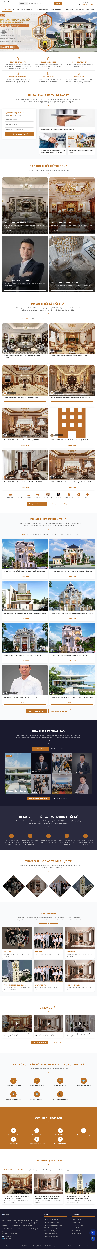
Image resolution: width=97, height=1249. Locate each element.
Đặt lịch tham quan (40, 1042)
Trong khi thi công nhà (33, 1170)
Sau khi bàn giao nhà (49, 1170)
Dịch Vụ (16, 9)
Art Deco (48, 319)
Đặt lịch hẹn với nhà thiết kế (38, 798)
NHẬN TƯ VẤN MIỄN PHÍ (19, 134)
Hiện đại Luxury (37, 319)
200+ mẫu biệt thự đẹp (50, 1231)
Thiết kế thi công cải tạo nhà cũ (53, 1225)
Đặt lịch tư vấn (25, 361)
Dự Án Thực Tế (26, 9)
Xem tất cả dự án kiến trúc (59, 711)
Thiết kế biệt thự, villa (50, 1233)
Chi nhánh (69, 9)
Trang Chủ (7, 9)
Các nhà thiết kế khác (61, 799)
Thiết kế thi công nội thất (51, 1222)
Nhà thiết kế (75, 1228)
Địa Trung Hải (65, 534)
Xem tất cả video (58, 1042)
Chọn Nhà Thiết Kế (41, 9)
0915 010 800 (13, 1233)
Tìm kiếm (58, 3)
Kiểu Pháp (45, 534)
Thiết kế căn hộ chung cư (51, 1228)
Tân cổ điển (25, 319)
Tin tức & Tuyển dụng (78, 1231)
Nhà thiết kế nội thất (57, 749)
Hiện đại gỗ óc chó (60, 319)
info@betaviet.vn (9, 1236)
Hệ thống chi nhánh (77, 1225)
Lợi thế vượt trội (82, 9)
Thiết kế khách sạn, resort (51, 1236)
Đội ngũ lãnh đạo (77, 1222)
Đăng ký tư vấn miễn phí (37, 504)
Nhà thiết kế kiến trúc (40, 749)
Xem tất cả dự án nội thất (60, 504)
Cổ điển (54, 534)
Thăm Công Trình (57, 9)
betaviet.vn (7, 1238)
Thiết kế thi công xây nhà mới (52, 1219)
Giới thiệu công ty (77, 1219)
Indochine (72, 319)
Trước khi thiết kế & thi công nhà (13, 1170)
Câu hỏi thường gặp (64, 1170)
